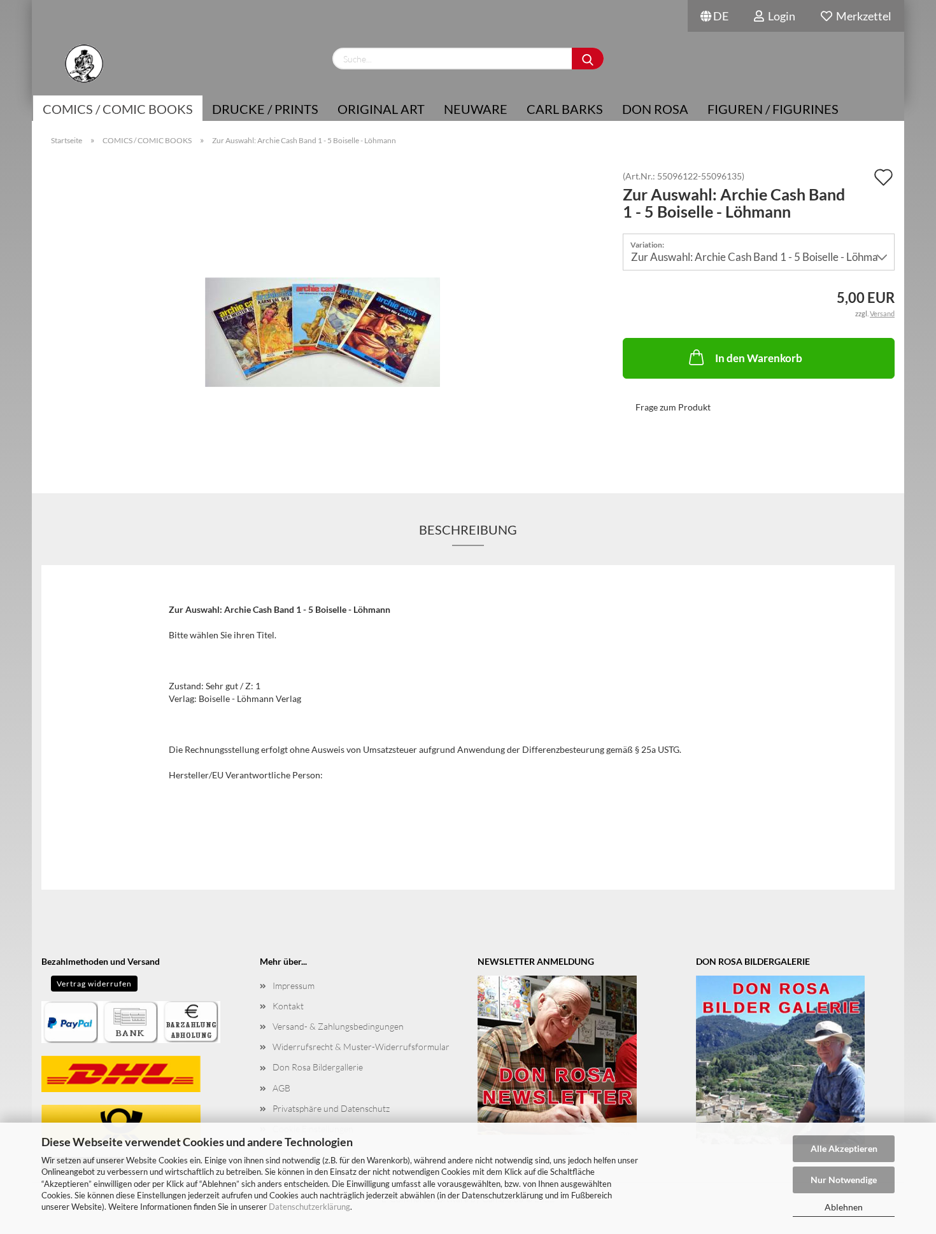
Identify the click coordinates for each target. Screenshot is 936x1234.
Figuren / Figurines (773, 108)
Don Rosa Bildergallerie (318, 1067)
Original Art (381, 108)
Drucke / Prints (265, 108)
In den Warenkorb (758, 358)
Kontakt (288, 1005)
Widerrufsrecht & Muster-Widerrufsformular (361, 1046)
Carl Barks (565, 108)
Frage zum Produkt (673, 407)
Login (779, 16)
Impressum (294, 985)
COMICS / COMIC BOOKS (118, 108)
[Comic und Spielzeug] (83, 63)
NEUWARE (475, 108)
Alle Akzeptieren (844, 1148)
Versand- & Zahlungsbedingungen (338, 1026)
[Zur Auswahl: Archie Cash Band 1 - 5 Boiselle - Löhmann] (322, 314)
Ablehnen (844, 1207)
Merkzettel (861, 16)
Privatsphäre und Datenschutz (331, 1108)
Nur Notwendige (844, 1179)
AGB (281, 1088)
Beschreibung (468, 529)
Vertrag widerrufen (94, 983)
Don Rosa (655, 108)
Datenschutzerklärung (309, 1207)
